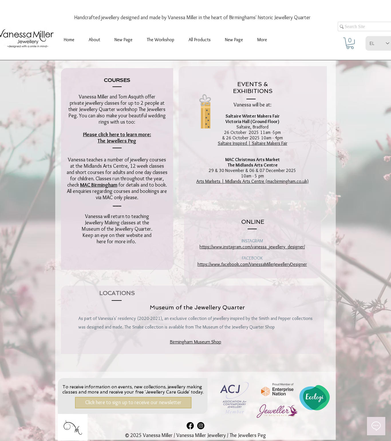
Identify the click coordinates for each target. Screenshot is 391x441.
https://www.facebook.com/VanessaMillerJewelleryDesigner (252, 264)
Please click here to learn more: (117, 134)
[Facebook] (190, 425)
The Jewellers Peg (117, 141)
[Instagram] (200, 425)
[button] (160, 40)
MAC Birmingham (98, 185)
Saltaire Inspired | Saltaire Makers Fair (252, 143)
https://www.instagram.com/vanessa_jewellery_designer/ (252, 247)
